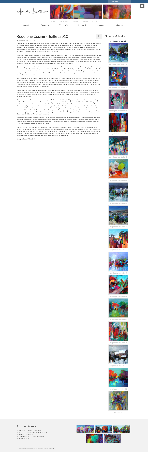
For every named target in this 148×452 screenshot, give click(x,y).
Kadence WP (51, 448)
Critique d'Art (29, 40)
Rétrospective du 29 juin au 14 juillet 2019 (32, 436)
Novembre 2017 (24, 438)
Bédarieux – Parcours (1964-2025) (30, 430)
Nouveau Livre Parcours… (27, 434)
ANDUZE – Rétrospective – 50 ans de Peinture (33, 432)
